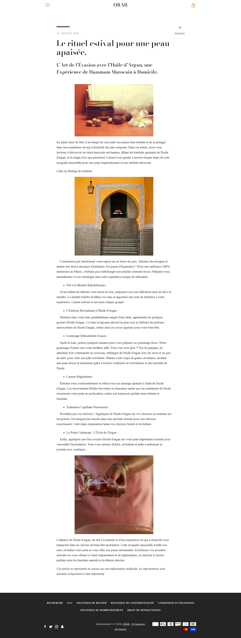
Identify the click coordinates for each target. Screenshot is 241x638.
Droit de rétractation (144, 610)
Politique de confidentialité (132, 603)
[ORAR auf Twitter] (50, 626)
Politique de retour (92, 603)
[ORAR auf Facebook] (45, 626)
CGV (70, 603)
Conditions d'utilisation (176, 603)
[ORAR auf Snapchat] (62, 626)
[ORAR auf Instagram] (56, 626)
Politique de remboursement (101, 610)
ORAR (120, 5)
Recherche (55, 603)
